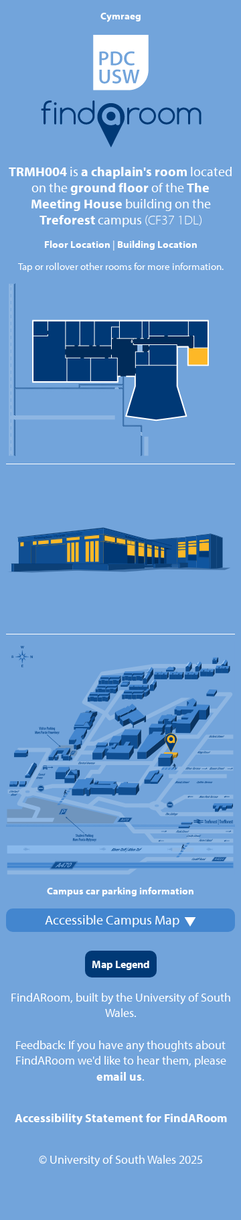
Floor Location (77, 244)
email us (119, 1076)
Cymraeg (120, 15)
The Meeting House (120, 195)
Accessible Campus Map (112, 919)
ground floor (109, 187)
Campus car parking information (120, 890)
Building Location (157, 244)
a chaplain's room (134, 171)
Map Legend (121, 964)
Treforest (67, 219)
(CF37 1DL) (173, 219)
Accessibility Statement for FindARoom (121, 1118)
